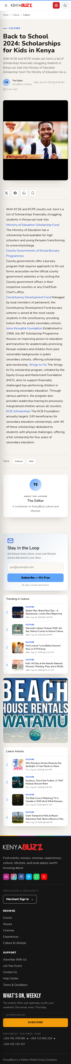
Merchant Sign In (20, 899)
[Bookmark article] (32, 193)
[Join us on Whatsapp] (36, 877)
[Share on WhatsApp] (24, 193)
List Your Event (12, 966)
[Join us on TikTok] (14, 877)
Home (6, 15)
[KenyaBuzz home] (23, 847)
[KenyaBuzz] (21, 5)
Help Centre (10, 978)
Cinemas (8, 930)
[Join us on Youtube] (44, 877)
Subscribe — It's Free (35, 578)
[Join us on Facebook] (21, 877)
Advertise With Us (15, 959)
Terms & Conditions (15, 985)
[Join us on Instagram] (6, 877)
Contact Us (10, 972)
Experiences (10, 937)
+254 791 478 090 (14, 1038)
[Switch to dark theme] (65, 5)
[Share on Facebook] (15, 193)
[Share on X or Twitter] (6, 193)
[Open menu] (5, 5)
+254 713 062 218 (41, 1038)
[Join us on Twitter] (29, 877)
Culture (15, 15)
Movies (7, 924)
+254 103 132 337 (14, 1044)
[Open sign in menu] (56, 5)
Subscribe (35, 1022)
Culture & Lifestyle (14, 943)
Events (7, 918)
